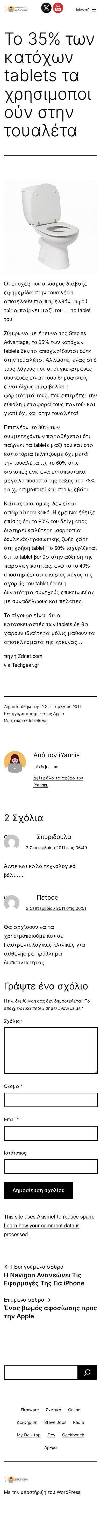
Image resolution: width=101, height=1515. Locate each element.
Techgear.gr (25, 664)
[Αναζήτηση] (87, 1372)
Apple (58, 713)
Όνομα (13, 1085)
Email (11, 1119)
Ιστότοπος (15, 1152)
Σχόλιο (13, 1020)
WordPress (68, 1492)
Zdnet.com (30, 656)
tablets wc (38, 721)
